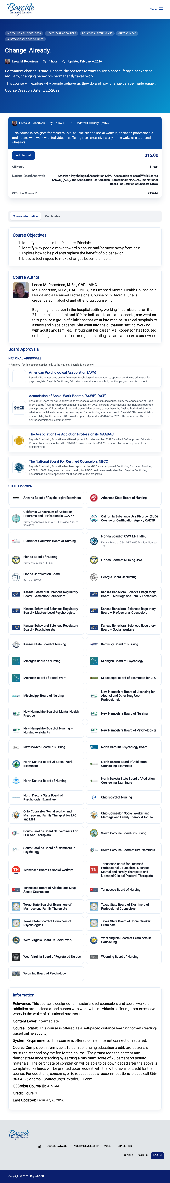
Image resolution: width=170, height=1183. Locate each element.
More (107, 1146)
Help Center (124, 1146)
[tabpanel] (85, 668)
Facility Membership (86, 1146)
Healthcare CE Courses (61, 33)
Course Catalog (57, 1146)
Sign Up (143, 1155)
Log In (157, 1155)
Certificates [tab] (52, 216)
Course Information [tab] (25, 216)
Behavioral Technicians (97, 33)
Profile (128, 1155)
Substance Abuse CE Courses (25, 39)
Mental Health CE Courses (24, 33)
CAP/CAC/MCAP (127, 33)
